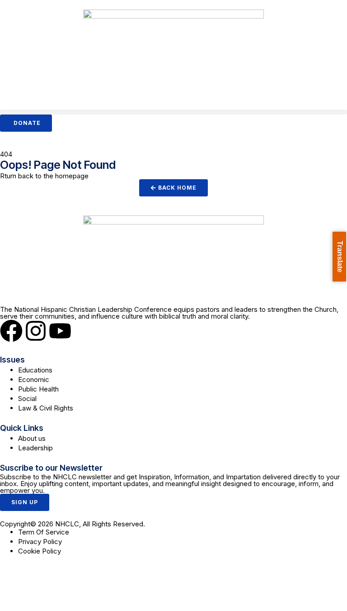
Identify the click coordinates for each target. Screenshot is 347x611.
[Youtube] (60, 331)
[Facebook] (11, 331)
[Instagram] (35, 331)
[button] (173, 112)
